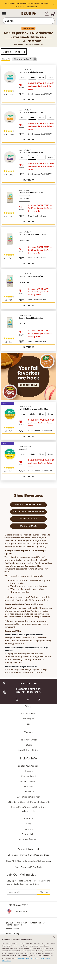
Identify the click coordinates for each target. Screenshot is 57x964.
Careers (29, 828)
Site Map (28, 786)
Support (29, 770)
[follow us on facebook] (28, 700)
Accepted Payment (28, 839)
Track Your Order (28, 739)
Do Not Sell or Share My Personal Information (28, 801)
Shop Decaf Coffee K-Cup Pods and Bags (28, 854)
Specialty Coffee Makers (28, 511)
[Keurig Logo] (28, 12)
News (28, 823)
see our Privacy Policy (27, 958)
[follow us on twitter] (17, 700)
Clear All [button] (5, 58)
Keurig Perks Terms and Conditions (28, 806)
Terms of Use (12, 928)
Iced (28, 723)
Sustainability (28, 834)
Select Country (17, 904)
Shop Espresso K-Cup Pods (28, 867)
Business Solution (28, 781)
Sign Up (44, 891)
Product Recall (28, 776)
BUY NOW (28, 99)
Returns (28, 744)
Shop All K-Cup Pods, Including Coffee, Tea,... (28, 860)
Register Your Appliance (28, 765)
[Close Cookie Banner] (54, 937)
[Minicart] (52, 13)
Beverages (28, 718)
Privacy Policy (12, 933)
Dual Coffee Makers (28, 504)
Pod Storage (28, 525)
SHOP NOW (32, 6)
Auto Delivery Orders (28, 749)
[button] (4, 13)
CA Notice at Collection (28, 796)
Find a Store (28, 683)
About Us (28, 818)
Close (54, 5)
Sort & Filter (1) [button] (13, 51)
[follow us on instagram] (39, 700)
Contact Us (28, 791)
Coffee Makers (28, 713)
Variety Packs (28, 518)
